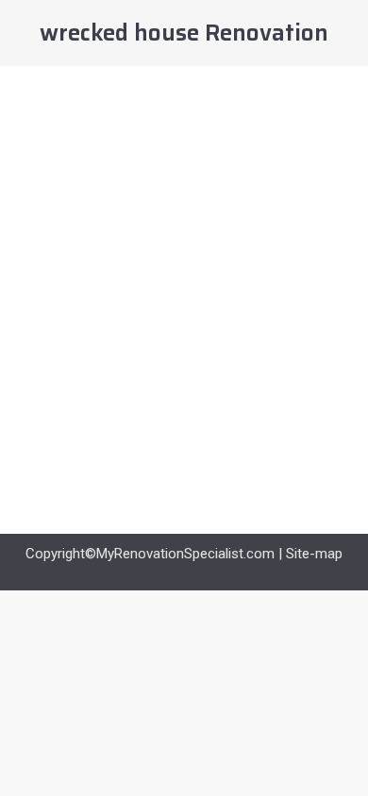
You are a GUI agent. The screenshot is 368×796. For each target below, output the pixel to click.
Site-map (314, 553)
